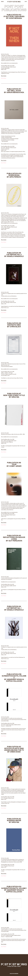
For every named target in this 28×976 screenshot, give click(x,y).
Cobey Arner (3, 518)
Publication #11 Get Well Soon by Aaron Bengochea (14, 90)
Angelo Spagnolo (4, 306)
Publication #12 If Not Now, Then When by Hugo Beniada (14, 16)
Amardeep (3, 728)
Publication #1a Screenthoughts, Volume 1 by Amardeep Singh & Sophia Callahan (14, 889)
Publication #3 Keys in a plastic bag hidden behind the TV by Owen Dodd (14, 749)
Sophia (8, 728)
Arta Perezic (3, 232)
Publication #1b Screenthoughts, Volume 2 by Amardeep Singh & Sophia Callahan (14, 677)
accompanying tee (13, 143)
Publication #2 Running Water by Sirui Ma (14, 820)
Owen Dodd (3, 802)
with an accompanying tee (12, 63)
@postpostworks (14, 973)
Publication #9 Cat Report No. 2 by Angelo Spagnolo (14, 254)
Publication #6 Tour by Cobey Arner (14, 464)
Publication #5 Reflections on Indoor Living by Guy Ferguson (14, 538)
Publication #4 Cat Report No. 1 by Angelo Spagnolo (14, 608)
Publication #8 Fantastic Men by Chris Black (14, 325)
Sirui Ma (2, 445)
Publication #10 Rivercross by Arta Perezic (14, 175)
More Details (3, 75)
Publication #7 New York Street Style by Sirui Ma (14, 395)
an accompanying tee (13, 436)
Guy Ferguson (4, 589)
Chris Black (3, 378)
